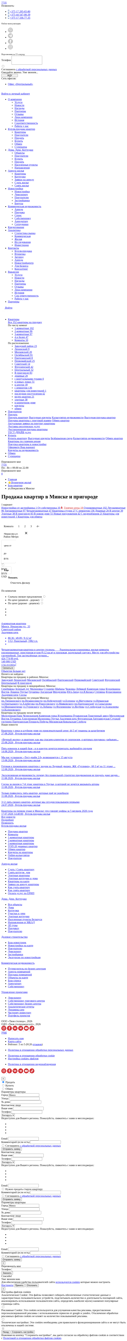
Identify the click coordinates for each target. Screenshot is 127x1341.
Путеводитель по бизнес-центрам (27, 968)
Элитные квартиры (19, 875)
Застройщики (22, 200)
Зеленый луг (22, 689)
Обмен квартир (60, 420)
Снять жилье (22, 185)
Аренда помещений (19, 971)
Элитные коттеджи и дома (23, 878)
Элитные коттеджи (18, 916)
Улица (4, 1098)
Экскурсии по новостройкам (24, 957)
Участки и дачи (16, 913)
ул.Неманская (100, 700)
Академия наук (9, 694)
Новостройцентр (24, 263)
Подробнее (7, 819)
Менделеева (59, 692)
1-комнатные (24, 328)
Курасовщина (113, 692)
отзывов (37, 1044)
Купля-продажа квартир (21, 129)
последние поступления (30, 393)
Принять (19, 1285)
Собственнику (23, 218)
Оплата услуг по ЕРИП (21, 893)
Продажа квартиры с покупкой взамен (29, 420)
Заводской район (26, 346)
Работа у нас (22, 126)
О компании (15, 99)
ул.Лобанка (46, 706)
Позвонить (7, 822)
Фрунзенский (24, 367)
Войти (8, 307)
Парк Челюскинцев (27, 715)
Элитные (8, 513)
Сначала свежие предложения (25, 596)
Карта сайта (14, 1041)
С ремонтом (85, 510)
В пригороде (23, 372)
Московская (56, 721)
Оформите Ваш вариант (21, 447)
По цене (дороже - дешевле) (24, 603)
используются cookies (68, 1282)
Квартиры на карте (18, 881)
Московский (23, 352)
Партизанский (24, 358)
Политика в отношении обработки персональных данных (40, 1050)
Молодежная (8, 715)
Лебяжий (81, 689)
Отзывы (19, 114)
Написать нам (16, 1038)
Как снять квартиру (19, 890)
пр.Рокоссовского (45, 703)
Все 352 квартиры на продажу (25, 322)
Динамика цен (16, 1009)
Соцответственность (26, 123)
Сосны (23, 694)
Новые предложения (67, 513)
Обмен (18, 143)
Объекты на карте (18, 977)
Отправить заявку (12, 1149)
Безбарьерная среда (61, 438)
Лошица (14, 692)
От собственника (49, 507)
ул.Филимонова (62, 706)
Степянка (99, 692)
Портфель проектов (19, 1015)
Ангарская (46, 692)
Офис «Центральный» (20, 84)
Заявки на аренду (24, 179)
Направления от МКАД (21, 922)
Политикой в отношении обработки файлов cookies (32, 1338)
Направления (22, 167)
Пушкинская (80, 715)
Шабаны (60, 689)
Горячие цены (74, 507)
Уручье (24, 692)
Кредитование (16, 227)
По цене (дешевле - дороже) (24, 600)
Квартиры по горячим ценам (24, 441)
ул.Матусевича (84, 700)
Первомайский (25, 361)
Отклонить (32, 1285)
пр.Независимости (32, 700)
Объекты (20, 152)
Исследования (23, 242)
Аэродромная (30, 718)
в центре (21, 384)
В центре (116, 510)
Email (4, 1138)
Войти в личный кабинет (15, 93)
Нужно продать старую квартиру (24, 1189)
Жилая (18, 239)
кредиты (19, 405)
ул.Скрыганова (103, 703)
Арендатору (21, 221)
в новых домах (25, 381)
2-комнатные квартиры (21, 840)
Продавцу (13, 928)
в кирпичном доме (25, 402)
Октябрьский (24, 355)
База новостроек (17, 942)
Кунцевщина (113, 689)
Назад (6, 1332)
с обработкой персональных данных (36, 69)
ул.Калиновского (11, 709)
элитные (21, 399)
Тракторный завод (98, 715)
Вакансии (13, 271)
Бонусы (19, 203)
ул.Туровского (31, 706)
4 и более (21, 337)
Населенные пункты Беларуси (25, 919)
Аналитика (14, 230)
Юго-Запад (73, 692)
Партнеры (20, 111)
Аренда (19, 209)
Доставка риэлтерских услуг (24, 426)
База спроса (14, 980)
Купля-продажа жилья (13, 825)
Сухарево (49, 689)
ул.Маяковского (65, 703)
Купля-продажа (23, 251)
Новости (19, 105)
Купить (19, 141)
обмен (18, 408)
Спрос (18, 215)
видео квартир (24, 396)
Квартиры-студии (64, 510)
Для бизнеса (21, 265)
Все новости (8, 816)
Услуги (18, 102)
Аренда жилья (16, 170)
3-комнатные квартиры (21, 843)
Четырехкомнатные (39, 510)
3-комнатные (23, 334)
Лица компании (23, 117)
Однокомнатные (95, 507)
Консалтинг (21, 268)
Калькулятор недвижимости (68, 417)
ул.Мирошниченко (11, 706)
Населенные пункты (26, 164)
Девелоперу (21, 194)
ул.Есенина (68, 700)
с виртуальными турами (29, 378)
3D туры (13, 925)
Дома (11, 907)
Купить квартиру (17, 438)
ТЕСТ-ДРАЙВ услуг (19, 432)
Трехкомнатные (15, 510)
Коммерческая (23, 236)
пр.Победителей (52, 700)
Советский (22, 364)
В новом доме (44, 513)
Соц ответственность (27, 295)
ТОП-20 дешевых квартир (23, 846)
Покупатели (21, 135)
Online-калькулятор (19, 855)
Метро (15, 536)
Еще (6, 570)
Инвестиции (22, 245)
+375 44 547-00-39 (20, 14)
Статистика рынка (25, 233)
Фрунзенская (85, 718)
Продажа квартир (18, 831)
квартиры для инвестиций (30, 390)
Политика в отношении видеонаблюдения (32, 1064)
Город (4, 1095)
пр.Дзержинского (11, 700)
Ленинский (22, 349)
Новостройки (15, 188)
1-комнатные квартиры (21, 837)
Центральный (24, 369)
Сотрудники (21, 224)
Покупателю (22, 197)
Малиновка (36, 689)
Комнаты (21, 340)
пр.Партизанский (84, 703)
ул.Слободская (93, 706)
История (19, 120)
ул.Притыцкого (10, 703)
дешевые (21, 375)
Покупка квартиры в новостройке (27, 444)
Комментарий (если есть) (15, 1142)
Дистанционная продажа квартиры (28, 429)
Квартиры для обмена (30, 516)
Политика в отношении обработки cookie (31, 1055)
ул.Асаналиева (110, 706)
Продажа (20, 212)
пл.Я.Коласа (87, 692)
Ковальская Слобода (74, 721)
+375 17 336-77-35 (20, 17)
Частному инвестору (19, 1012)
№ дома (5, 1101)
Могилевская (116, 715)
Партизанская (20, 721)
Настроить (7, 1285)
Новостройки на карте (20, 945)
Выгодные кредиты (40, 417)
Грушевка (34, 692)
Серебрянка (8, 689)
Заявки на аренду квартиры (23, 884)
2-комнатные (23, 331)
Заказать (7, 1273)
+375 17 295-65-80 (20, 11)
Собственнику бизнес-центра (24, 1003)
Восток (5, 692)
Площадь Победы (39, 721)
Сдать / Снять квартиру (21, 869)
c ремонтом (23, 387)
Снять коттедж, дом (19, 872)
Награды (19, 108)
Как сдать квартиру (19, 887)
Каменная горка (96, 689)
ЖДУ (9, 75)
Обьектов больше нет (13, 671)
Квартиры (20, 132)
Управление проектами (14, 992)
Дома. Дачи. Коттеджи (20, 149)
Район (7, 536)
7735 (4, 2)
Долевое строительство (14, 936)
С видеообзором (92, 513)
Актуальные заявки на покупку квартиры (31, 423)
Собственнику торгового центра (26, 1000)
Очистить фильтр (20, 582)
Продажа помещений (20, 974)
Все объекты (15, 904)
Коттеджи (20, 176)
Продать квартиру (18, 417)
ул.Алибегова (27, 703)
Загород (19, 257)
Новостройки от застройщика (19, 507)
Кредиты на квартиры (20, 852)
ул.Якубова (78, 706)
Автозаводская (101, 718)
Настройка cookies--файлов (23, 1058)
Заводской (7, 680)
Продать (19, 138)
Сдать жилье (22, 182)
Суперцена (21, 146)
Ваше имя (6, 1108)
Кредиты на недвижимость (23, 450)
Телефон (6, 60)
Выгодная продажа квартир (100, 417)
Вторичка (20, 254)
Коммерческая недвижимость (24, 206)
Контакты (13, 248)
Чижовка (70, 689)
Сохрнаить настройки (22, 1332)
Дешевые (102, 510)
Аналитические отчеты (21, 1006)
